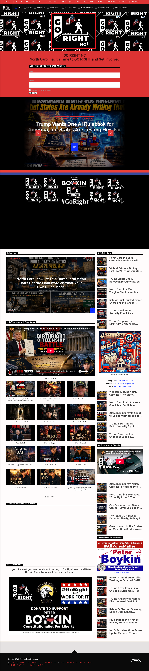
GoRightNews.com (121, 8)
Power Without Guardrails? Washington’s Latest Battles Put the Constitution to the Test (125, 579)
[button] (53, 378)
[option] (74, 133)
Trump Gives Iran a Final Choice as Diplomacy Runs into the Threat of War (125, 589)
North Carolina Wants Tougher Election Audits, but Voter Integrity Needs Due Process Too (124, 291)
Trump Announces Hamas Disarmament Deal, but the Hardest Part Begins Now (125, 600)
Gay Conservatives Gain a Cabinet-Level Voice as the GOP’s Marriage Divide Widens (125, 506)
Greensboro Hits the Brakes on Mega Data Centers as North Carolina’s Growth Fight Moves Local (125, 527)
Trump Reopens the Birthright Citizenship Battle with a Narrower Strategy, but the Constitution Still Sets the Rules (124, 322)
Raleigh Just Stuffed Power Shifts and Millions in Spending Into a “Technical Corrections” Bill (125, 301)
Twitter (18, 2)
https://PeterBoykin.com (120, 572)
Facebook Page (51, 2)
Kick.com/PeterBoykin (122, 386)
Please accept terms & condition (42, 90)
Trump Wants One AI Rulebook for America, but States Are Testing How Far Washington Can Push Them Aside (74, 127)
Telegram (88, 2)
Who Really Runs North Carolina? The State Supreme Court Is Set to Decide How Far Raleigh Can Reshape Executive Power (126, 393)
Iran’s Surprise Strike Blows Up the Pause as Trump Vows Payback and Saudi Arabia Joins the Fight (125, 632)
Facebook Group (33, 2)
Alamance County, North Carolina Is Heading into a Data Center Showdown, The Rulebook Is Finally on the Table (125, 485)
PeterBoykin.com (104, 8)
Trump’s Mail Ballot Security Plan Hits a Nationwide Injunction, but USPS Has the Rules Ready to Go (125, 312)
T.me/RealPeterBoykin (124, 381)
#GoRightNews (14, 259)
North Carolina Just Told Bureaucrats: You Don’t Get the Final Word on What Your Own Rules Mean (51, 283)
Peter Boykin (12, 309)
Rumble (100, 2)
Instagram (74, 2)
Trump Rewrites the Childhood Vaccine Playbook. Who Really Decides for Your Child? (123, 435)
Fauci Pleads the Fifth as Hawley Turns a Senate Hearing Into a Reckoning (124, 621)
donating (54, 569)
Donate (7, 2)
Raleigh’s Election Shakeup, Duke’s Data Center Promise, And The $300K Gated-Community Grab (125, 610)
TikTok (123, 2)
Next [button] (116, 133)
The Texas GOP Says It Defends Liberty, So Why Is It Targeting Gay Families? (125, 517)
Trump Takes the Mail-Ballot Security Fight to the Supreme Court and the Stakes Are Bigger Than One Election (125, 425)
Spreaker (135, 2)
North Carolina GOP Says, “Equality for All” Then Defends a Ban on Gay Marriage (124, 496)
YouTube (112, 2)
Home (19, 8)
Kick (64, 2)
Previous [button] (32, 133)
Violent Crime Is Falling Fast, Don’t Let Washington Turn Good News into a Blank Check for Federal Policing (125, 270)
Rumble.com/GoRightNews (123, 384)
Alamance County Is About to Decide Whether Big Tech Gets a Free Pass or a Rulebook (125, 414)
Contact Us (41, 8)
